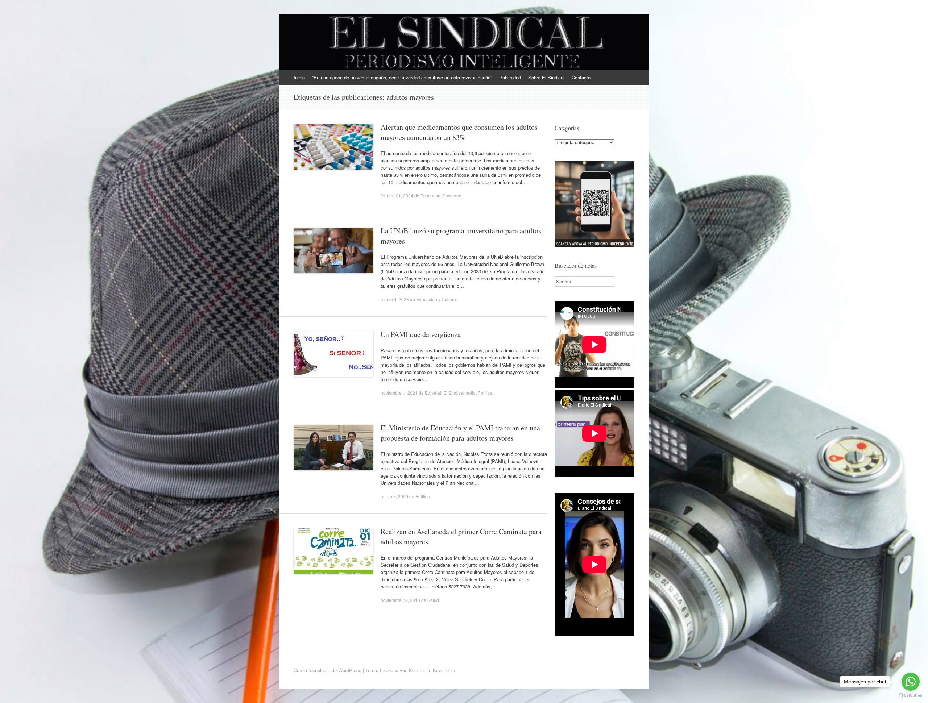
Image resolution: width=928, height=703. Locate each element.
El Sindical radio (459, 393)
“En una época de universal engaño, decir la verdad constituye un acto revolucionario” (402, 77)
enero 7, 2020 (394, 496)
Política (485, 393)
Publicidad (510, 77)
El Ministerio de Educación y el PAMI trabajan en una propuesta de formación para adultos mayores (460, 433)
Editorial (433, 393)
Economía (430, 195)
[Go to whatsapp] (911, 682)
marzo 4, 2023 (395, 299)
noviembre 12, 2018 (400, 600)
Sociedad (452, 195)
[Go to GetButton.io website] (910, 695)
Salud (433, 600)
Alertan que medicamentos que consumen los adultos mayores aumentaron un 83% (459, 132)
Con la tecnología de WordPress (327, 670)
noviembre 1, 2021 (399, 393)
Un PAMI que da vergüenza (421, 334)
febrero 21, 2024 (397, 195)
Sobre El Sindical (546, 77)
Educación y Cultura (436, 299)
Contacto (581, 77)
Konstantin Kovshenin (432, 670)
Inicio (299, 77)
